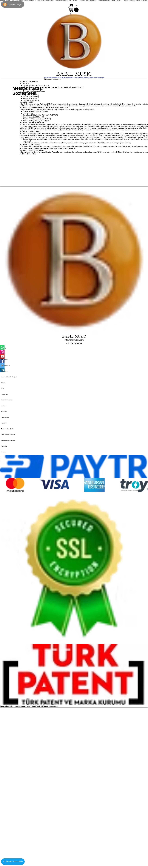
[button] (74, 10)
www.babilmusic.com (64, 104)
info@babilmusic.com (37, 91)
